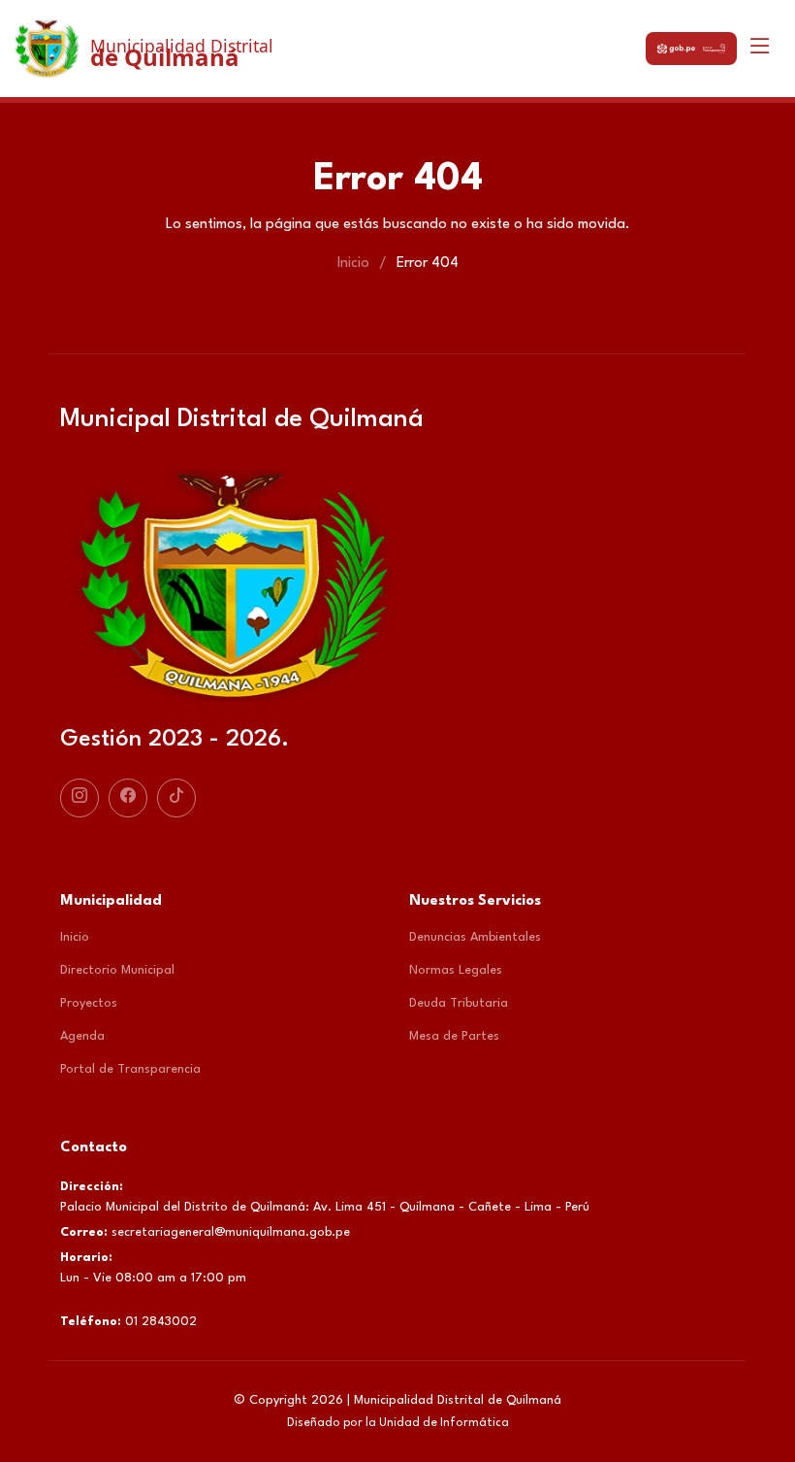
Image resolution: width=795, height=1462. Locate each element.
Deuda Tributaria (458, 1003)
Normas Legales (455, 970)
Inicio (353, 263)
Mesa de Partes (454, 1036)
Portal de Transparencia (130, 1069)
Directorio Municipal (117, 970)
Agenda (82, 1036)
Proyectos (88, 1003)
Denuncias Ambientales (475, 937)
